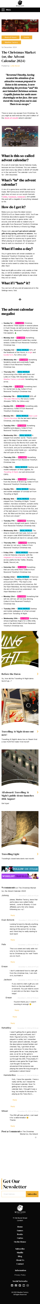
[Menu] (3, 10)
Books (20, 1234)
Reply (13, 915)
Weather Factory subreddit (14, 379)
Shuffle (20, 1252)
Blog (20, 1256)
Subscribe (32, 1194)
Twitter (4, 197)
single (30, 352)
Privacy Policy (20, 1275)
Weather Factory (11, 42)
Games (20, 1230)
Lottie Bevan (15, 66)
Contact (20, 1263)
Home (20, 1226)
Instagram (21, 197)
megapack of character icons (15, 557)
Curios (20, 1238)
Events (26, 37)
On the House (20, 1241)
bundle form (8, 355)
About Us (20, 1260)
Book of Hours (10, 37)
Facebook (12, 197)
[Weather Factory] (20, 4)
